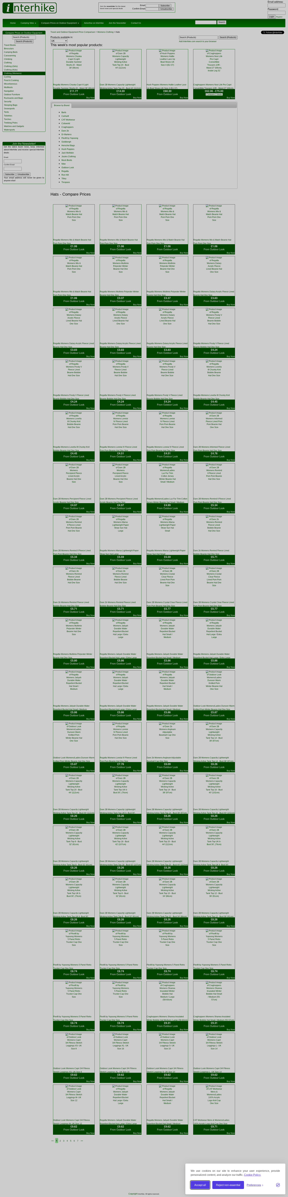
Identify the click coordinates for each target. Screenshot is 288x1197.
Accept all (200, 1185)
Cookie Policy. (252, 1174)
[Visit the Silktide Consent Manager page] (278, 1185)
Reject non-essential (228, 1185)
